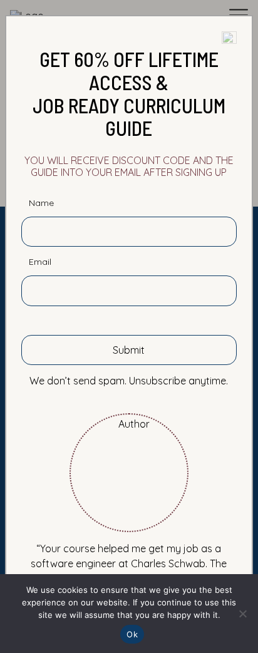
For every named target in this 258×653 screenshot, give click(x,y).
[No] (242, 613)
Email (40, 262)
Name (41, 203)
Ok (132, 634)
